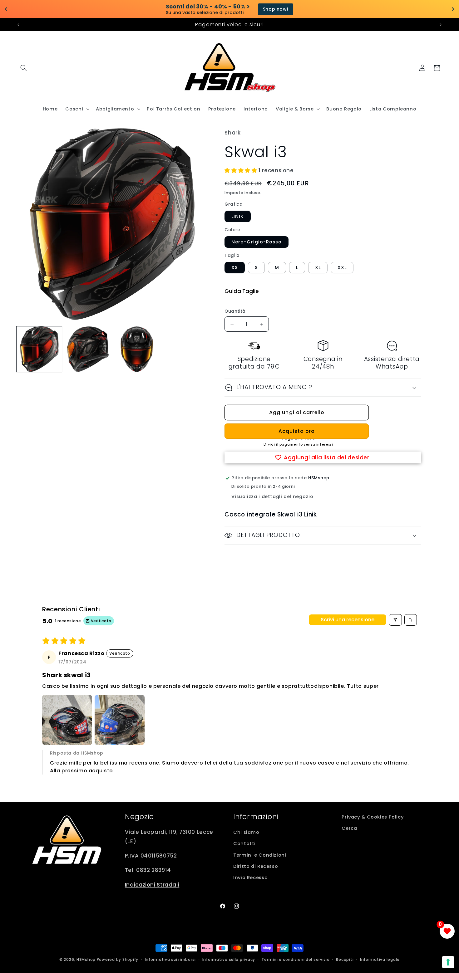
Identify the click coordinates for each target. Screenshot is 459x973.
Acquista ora (297, 431)
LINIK (237, 216)
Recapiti (344, 959)
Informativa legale (380, 959)
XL (318, 267)
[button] (24, 68)
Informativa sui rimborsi (170, 959)
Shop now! (255, 9)
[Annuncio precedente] (18, 24)
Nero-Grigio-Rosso (256, 242)
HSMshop (86, 959)
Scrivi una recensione (347, 619)
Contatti (244, 843)
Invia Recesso (250, 877)
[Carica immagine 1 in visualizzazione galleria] (39, 349)
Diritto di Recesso (255, 866)
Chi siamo (246, 832)
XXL (342, 267)
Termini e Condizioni (259, 855)
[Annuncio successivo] (440, 24)
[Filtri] (395, 620)
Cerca (349, 828)
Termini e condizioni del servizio (296, 959)
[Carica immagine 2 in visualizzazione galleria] (88, 349)
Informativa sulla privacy (228, 959)
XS (234, 267)
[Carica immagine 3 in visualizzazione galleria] (137, 349)
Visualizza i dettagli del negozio (272, 496)
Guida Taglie (242, 291)
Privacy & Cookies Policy (373, 817)
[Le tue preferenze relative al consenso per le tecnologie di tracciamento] (448, 962)
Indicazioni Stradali (152, 884)
